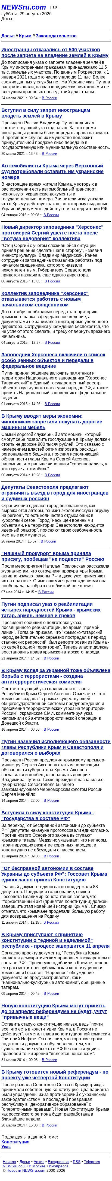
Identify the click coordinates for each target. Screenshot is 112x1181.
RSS (76, 1161)
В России (49, 98)
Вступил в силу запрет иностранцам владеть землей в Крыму (45, 113)
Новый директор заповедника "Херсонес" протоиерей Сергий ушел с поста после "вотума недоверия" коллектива (52, 232)
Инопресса (59, 1166)
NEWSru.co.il (14, 1166)
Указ (6, 1146)
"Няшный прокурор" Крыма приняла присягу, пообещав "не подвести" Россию (52, 556)
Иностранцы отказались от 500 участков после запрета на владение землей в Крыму (54, 52)
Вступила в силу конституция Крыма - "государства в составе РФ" (47, 815)
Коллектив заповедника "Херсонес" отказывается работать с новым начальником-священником (45, 299)
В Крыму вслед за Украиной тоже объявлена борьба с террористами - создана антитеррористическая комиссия (55, 676)
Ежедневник (58, 1161)
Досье (25, 1161)
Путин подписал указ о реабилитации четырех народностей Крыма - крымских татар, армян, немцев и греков (51, 609)
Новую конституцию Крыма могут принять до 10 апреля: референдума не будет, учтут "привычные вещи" (54, 1011)
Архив (39, 1161)
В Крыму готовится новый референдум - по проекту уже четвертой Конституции (54, 1074)
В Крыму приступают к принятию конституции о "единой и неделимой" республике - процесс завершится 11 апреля (55, 940)
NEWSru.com (23, 7)
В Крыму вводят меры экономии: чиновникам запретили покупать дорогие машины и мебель (51, 421)
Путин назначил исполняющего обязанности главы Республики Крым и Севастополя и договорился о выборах (56, 747)
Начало (9, 1161)
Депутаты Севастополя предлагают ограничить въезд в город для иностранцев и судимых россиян (54, 492)
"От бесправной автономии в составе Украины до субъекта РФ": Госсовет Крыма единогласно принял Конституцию (54, 874)
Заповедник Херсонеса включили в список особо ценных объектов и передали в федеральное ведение (53, 360)
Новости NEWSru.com (26, 1170)
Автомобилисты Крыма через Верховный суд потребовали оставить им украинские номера (52, 171)
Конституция (15, 1142)
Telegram (92, 1161)
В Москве (37, 1166)
